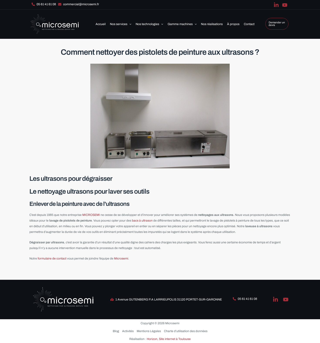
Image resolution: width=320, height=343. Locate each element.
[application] (129, 24)
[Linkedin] (276, 5)
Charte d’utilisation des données (185, 331)
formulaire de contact (52, 258)
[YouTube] (284, 5)
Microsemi (121, 258)
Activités (128, 331)
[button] (44, 4)
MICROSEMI (91, 215)
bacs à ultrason (142, 220)
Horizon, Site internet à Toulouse (169, 339)
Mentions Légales (149, 331)
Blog (116, 331)
